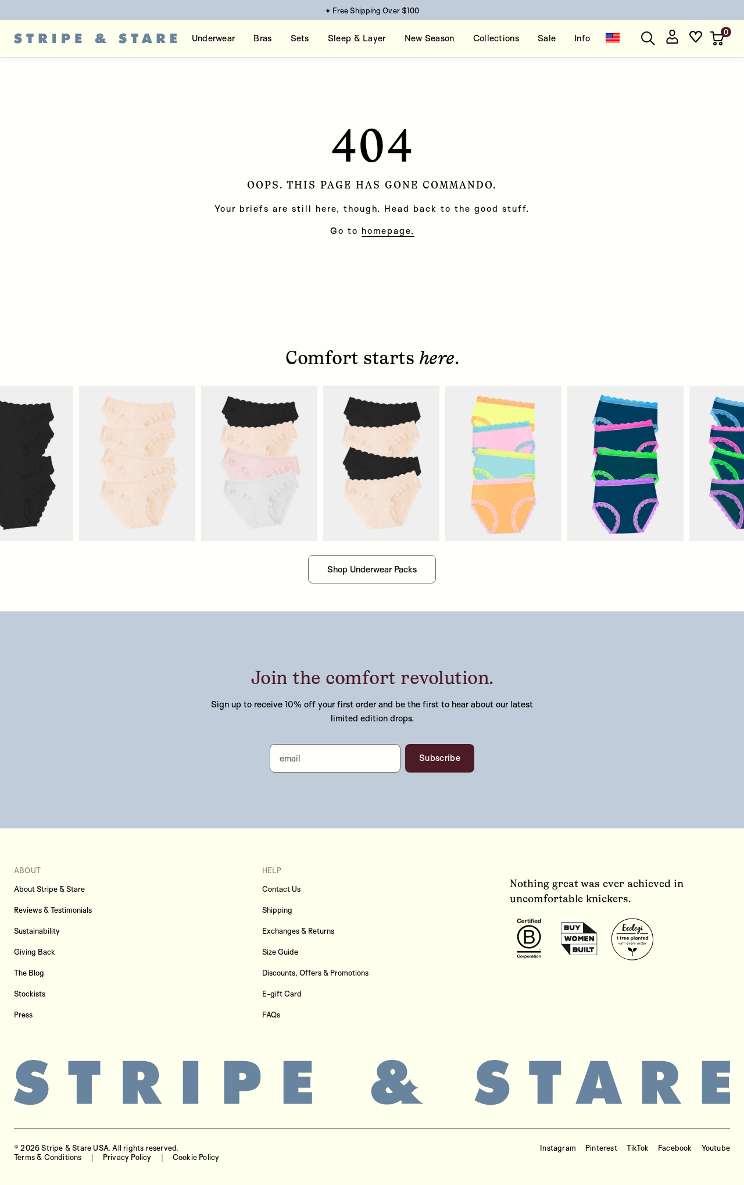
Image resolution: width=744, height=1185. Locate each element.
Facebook (675, 1147)
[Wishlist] (696, 39)
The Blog (29, 972)
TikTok (638, 1147)
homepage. (388, 230)
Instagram (558, 1147)
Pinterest (601, 1147)
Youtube (716, 1147)
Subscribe (439, 757)
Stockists (29, 993)
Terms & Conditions (48, 1157)
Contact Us (281, 889)
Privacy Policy (127, 1157)
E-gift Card (282, 993)
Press (23, 1014)
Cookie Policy (196, 1157)
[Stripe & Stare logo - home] (95, 38)
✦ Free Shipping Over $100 (372, 10)
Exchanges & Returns (298, 930)
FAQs (271, 1014)
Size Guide (280, 951)
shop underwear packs (372, 569)
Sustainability (37, 930)
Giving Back (34, 951)
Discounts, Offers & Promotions (315, 972)
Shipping (277, 909)
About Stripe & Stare (49, 889)
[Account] (672, 39)
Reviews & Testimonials (53, 909)
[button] (718, 38)
